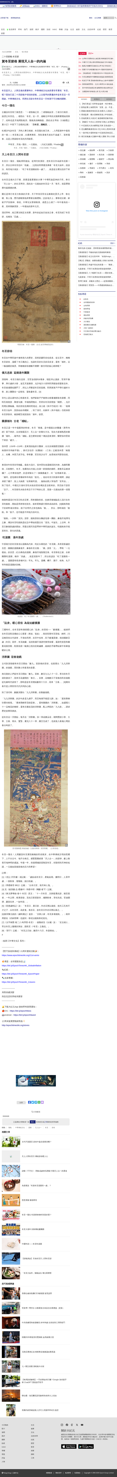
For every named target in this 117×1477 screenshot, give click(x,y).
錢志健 (83, 155)
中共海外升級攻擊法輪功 (92, 331)
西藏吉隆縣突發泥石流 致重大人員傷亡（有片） (97, 111)
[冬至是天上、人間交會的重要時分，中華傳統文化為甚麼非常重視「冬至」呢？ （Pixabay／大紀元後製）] (36, 68)
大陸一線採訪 (88, 328)
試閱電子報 (4, 18)
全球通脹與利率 (89, 302)
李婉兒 (92, 168)
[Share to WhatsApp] (46, 82)
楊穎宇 (101, 159)
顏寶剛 (92, 159)
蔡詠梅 (111, 159)
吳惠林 (83, 168)
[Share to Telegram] (43, 82)
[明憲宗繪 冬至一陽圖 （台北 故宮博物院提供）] (36, 282)
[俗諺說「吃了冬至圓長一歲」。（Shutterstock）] (36, 592)
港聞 (31, 29)
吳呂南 (101, 155)
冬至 (46, 1127)
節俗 (53, 1127)
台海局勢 (87, 305)
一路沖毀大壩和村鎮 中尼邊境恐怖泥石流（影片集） (98, 133)
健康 (78, 29)
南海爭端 (87, 309)
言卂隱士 (102, 168)
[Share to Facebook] (37, 82)
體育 (105, 29)
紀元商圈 (98, 18)
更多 (108, 172)
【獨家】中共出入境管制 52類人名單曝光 (98, 122)
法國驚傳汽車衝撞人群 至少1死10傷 (95, 91)
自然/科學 (91, 29)
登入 (32, 1122)
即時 (20, 29)
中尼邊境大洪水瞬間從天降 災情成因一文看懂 (98, 126)
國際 (43, 29)
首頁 (3, 29)
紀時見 (86, 299)
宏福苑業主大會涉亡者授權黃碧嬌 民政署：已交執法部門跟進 (97, 118)
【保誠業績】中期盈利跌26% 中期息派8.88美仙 (98, 73)
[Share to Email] (50, 82)
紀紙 (99, 29)
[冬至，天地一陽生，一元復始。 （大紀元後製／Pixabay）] (35, 144)
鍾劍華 (92, 150)
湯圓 (30, 1127)
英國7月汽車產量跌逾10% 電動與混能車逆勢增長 (98, 70)
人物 (3, 1461)
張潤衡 (99, 164)
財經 (48, 29)
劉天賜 (101, 150)
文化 (83, 29)
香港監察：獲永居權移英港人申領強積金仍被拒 (97, 115)
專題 (3, 1454)
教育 (110, 29)
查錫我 (99, 172)
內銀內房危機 (88, 318)
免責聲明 (68, 1473)
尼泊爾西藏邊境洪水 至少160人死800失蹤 (98, 129)
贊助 (90, 18)
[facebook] (67, 1424)
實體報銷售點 (15, 18)
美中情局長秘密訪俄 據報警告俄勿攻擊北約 (97, 88)
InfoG (54, 29)
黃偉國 (83, 159)
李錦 (108, 164)
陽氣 (10, 1127)
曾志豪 (83, 150)
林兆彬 (83, 164)
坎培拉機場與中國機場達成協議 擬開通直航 (97, 77)
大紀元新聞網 (6, 52)
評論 (66, 29)
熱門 (26, 29)
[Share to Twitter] (40, 82)
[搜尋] (116, 18)
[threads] (72, 1424)
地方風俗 (25, 52)
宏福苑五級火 (88, 334)
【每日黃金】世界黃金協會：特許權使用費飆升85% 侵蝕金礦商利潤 (97, 104)
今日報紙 (5, 1425)
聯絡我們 (58, 1473)
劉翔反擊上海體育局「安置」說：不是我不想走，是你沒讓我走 (97, 107)
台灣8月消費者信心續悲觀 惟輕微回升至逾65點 (98, 59)
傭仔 (91, 164)
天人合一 (38, 1127)
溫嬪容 (90, 172)
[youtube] (82, 1424)
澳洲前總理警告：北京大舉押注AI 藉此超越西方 (98, 84)
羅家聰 (111, 155)
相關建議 (49, 1473)
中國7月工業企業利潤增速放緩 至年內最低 (97, 62)
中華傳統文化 (20, 1127)
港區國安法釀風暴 (90, 325)
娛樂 (3, 33)
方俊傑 (111, 150)
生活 (72, 29)
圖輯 (32, 1454)
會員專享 (12, 29)
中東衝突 (87, 312)
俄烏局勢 (87, 315)
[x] (77, 1424)
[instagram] (62, 1424)
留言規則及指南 (6, 1116)
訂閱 (45, 1122)
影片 (3, 1429)
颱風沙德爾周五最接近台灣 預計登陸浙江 (96, 66)
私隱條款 (77, 1473)
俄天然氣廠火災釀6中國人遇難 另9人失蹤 (98, 136)
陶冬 (82, 172)
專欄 (60, 29)
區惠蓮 (83, 177)
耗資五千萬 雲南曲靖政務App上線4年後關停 (98, 80)
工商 (32, 1458)
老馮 (112, 168)
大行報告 (87, 321)
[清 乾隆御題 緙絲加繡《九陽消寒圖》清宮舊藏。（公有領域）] (36, 788)
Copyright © (88, 1473)
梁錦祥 (92, 155)
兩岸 (37, 29)
